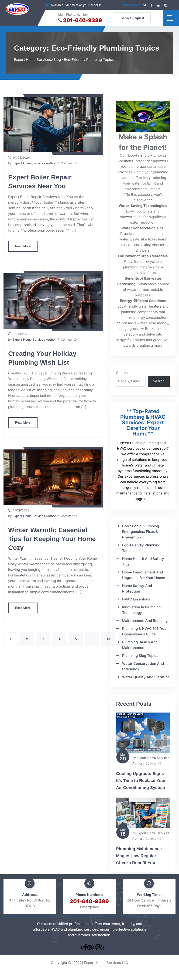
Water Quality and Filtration (146, 677)
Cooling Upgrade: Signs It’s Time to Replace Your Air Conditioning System (141, 780)
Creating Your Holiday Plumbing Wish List (42, 358)
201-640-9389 (82, 20)
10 (108, 639)
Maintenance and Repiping (145, 620)
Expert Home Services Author (34, 163)
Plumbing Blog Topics (140, 655)
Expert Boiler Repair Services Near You (40, 182)
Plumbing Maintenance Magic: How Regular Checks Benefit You (139, 856)
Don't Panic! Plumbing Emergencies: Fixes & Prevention (140, 531)
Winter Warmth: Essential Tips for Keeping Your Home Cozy (52, 538)
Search (122, 372)
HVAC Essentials (136, 599)
